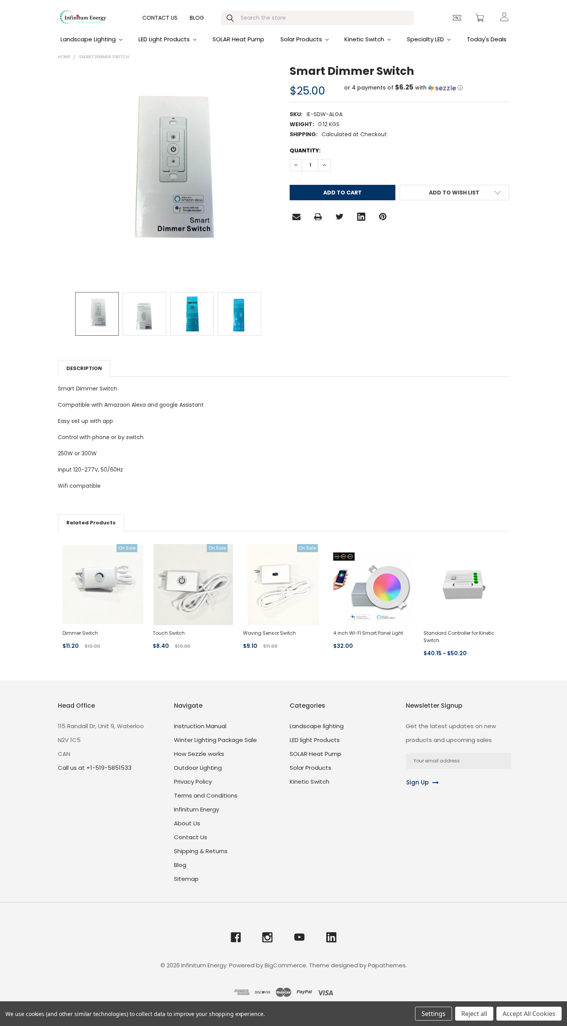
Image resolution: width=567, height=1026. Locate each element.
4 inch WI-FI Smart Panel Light (368, 633)
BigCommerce (285, 965)
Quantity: (305, 150)
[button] (403, 88)
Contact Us (159, 18)
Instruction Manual (200, 726)
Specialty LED (426, 39)
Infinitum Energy (196, 809)
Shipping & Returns (201, 851)
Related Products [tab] (91, 522)
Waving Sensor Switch (269, 633)
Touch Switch (169, 633)
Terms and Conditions (206, 795)
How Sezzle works (199, 754)
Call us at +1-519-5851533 (95, 768)
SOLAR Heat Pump (238, 39)
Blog (197, 18)
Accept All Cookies (529, 1013)
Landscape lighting (89, 39)
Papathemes (387, 965)
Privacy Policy (193, 782)
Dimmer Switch (80, 633)
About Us (187, 823)
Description (84, 368)
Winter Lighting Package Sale (215, 740)
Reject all (474, 1013)
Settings (434, 1013)
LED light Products (164, 39)
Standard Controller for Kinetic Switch (459, 637)
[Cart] (481, 17)
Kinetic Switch (365, 39)
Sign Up (417, 782)
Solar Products (302, 39)
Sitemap (186, 879)
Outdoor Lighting (198, 768)
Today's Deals (486, 39)
